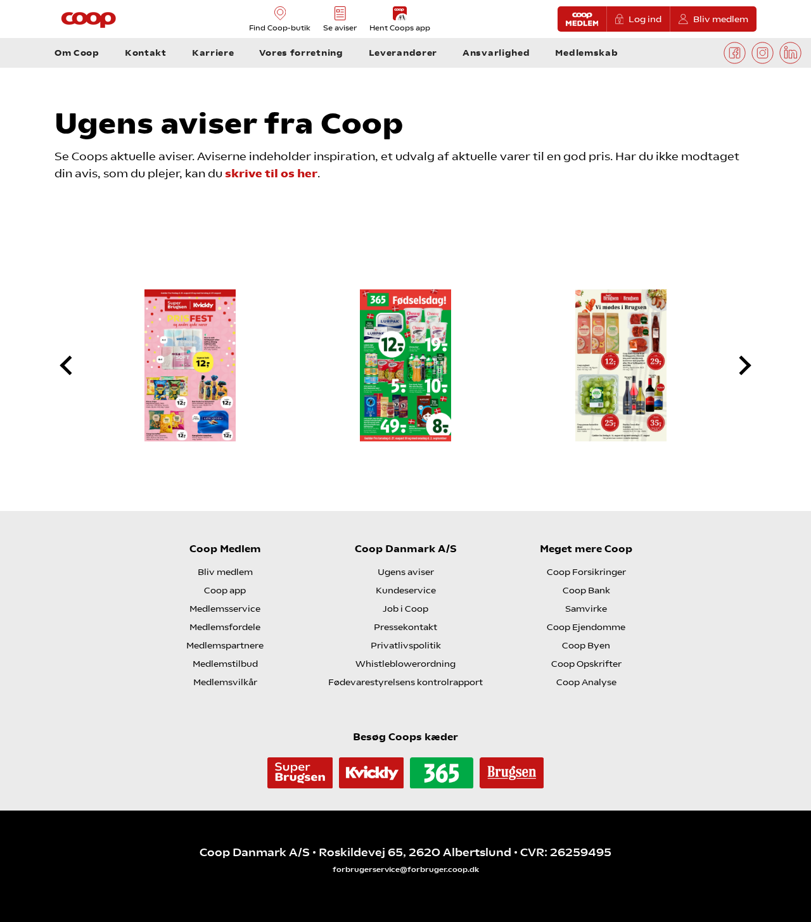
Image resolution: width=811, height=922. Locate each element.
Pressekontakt (405, 627)
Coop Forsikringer (586, 572)
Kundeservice (406, 590)
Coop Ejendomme (586, 627)
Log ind (645, 19)
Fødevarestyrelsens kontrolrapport (405, 682)
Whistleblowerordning (405, 664)
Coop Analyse (586, 682)
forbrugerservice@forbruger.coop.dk (406, 869)
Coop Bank (586, 590)
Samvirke (586, 608)
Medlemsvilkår (225, 682)
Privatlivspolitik (406, 645)
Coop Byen (586, 645)
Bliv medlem (720, 19)
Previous (77, 365)
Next (734, 365)
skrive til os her (271, 173)
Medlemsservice (224, 608)
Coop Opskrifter (586, 664)
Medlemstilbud (225, 664)
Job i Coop (405, 608)
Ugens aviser (406, 572)
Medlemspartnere (225, 645)
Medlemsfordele (224, 627)
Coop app (225, 590)
